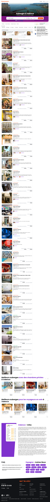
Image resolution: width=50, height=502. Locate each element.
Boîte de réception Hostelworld (44, 496)
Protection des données (4, 498)
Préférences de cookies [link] (4, 500)
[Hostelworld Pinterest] (9, 485)
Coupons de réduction (23, 498)
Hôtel (13, 336)
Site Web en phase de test (35, 498)
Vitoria (28, 469)
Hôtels (20, 487)
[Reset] (24, 18)
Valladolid (32, 469)
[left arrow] (45, 378)
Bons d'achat (29, 498)
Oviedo (39, 467)
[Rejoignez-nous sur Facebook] (2, 485)
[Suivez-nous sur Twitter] (3, 485)
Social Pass (31, 485)
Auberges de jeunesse (22, 485)
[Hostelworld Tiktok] (10, 485)
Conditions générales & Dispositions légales (14, 498)
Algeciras (42, 469)
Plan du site (41, 498)
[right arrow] (48, 378)
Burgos (37, 469)
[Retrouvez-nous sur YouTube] (7, 485)
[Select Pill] (46, 1)
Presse (41, 487)
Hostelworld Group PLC (43, 485)
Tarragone (28, 467)
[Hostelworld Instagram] (5, 485)
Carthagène (34, 467)
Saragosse (44, 467)
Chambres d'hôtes (15, 315)
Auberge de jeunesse (15, 158)
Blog (30, 487)
